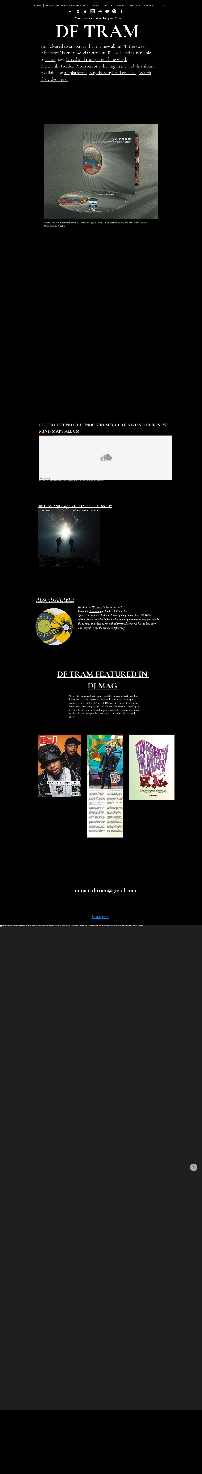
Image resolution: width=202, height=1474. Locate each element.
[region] (55, 619)
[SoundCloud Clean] (100, 11)
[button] (118, 116)
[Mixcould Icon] (93, 11)
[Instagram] (114, 11)
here (140, 623)
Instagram (100, 916)
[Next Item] (193, 1167)
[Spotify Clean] (78, 11)
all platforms (75, 72)
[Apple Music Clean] (85, 11)
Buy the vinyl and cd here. (112, 72)
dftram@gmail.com (114, 890)
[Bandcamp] (71, 11)
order (50, 59)
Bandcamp (95, 611)
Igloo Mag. (119, 628)
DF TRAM (95, 31)
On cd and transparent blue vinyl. (96, 59)
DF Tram (97, 607)
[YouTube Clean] (107, 11)
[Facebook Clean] (121, 11)
